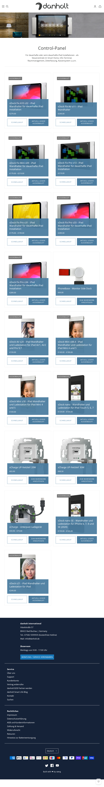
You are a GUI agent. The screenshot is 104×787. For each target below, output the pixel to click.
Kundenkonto (13, 680)
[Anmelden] (95, 6)
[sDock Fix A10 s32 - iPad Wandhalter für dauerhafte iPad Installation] (27, 96)
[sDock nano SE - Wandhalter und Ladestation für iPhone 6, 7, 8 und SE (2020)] (76, 513)
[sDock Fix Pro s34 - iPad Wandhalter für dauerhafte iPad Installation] (27, 275)
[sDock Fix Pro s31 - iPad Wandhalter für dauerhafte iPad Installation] (27, 215)
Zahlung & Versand (15, 726)
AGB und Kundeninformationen (21, 722)
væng (58, 771)
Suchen (10, 699)
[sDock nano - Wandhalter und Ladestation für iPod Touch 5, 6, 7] (76, 394)
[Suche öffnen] (7, 6)
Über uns (11, 673)
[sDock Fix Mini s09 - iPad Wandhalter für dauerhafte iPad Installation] (27, 155)
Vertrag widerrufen (15, 684)
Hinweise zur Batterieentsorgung (21, 737)
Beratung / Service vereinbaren (37, 657)
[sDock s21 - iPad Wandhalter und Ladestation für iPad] (27, 573)
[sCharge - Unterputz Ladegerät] (27, 513)
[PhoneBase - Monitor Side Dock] (76, 275)
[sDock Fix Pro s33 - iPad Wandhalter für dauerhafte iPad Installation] (76, 215)
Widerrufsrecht (13, 730)
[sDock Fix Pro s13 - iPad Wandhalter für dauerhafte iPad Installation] (76, 155)
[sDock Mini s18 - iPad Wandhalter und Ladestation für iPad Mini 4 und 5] (27, 394)
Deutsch (50, 751)
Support (10, 676)
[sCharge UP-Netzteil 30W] (76, 454)
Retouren (11, 734)
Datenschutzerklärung (16, 718)
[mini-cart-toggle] (100, 6)
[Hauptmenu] (3, 6)
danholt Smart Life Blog (17, 692)
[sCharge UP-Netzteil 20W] (27, 454)
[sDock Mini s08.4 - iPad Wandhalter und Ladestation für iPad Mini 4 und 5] (76, 334)
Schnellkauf (17, 122)
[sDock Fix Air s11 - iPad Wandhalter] (76, 96)
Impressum (12, 715)
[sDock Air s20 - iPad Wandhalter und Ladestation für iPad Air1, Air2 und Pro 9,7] (27, 334)
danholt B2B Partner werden (19, 688)
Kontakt (10, 695)
